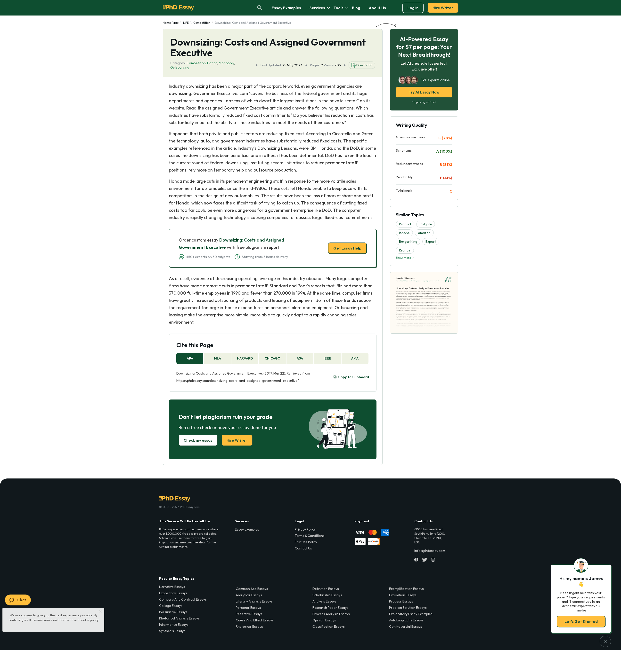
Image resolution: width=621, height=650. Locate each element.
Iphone (404, 233)
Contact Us (303, 548)
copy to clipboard (353, 377)
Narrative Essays (172, 587)
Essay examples (247, 529)
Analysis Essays (324, 601)
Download (364, 65)
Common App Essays (252, 589)
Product (405, 224)
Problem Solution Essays (408, 607)
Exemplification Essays (406, 589)
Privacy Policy (305, 529)
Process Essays (401, 601)
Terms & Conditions (310, 535)
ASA (300, 358)
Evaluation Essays (403, 595)
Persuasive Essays (173, 612)
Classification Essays (328, 626)
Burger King (408, 241)
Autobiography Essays (406, 620)
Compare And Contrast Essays (183, 599)
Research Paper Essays (330, 607)
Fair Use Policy (306, 542)
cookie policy (89, 620)
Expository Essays (173, 593)
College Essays (170, 605)
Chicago (272, 358)
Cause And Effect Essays (255, 620)
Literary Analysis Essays (254, 601)
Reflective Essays (249, 614)
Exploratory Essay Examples (411, 614)
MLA (217, 358)
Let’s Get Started (581, 621)
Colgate (425, 224)
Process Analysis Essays (331, 614)
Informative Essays (173, 624)
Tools (338, 7)
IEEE (327, 358)
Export (430, 241)
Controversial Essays (405, 626)
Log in (413, 7)
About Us (377, 7)
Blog (356, 7)
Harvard (245, 358)
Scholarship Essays (327, 595)
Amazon (424, 233)
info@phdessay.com (429, 550)
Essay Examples (286, 7)
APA (190, 358)
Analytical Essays (249, 595)
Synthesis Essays (172, 631)
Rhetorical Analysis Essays (179, 618)
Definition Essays (325, 589)
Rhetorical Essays (249, 626)
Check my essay (198, 440)
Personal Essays (248, 607)
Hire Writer (443, 7)
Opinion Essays (324, 620)
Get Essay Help (347, 248)
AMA (355, 358)
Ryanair (405, 250)
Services (317, 7)
